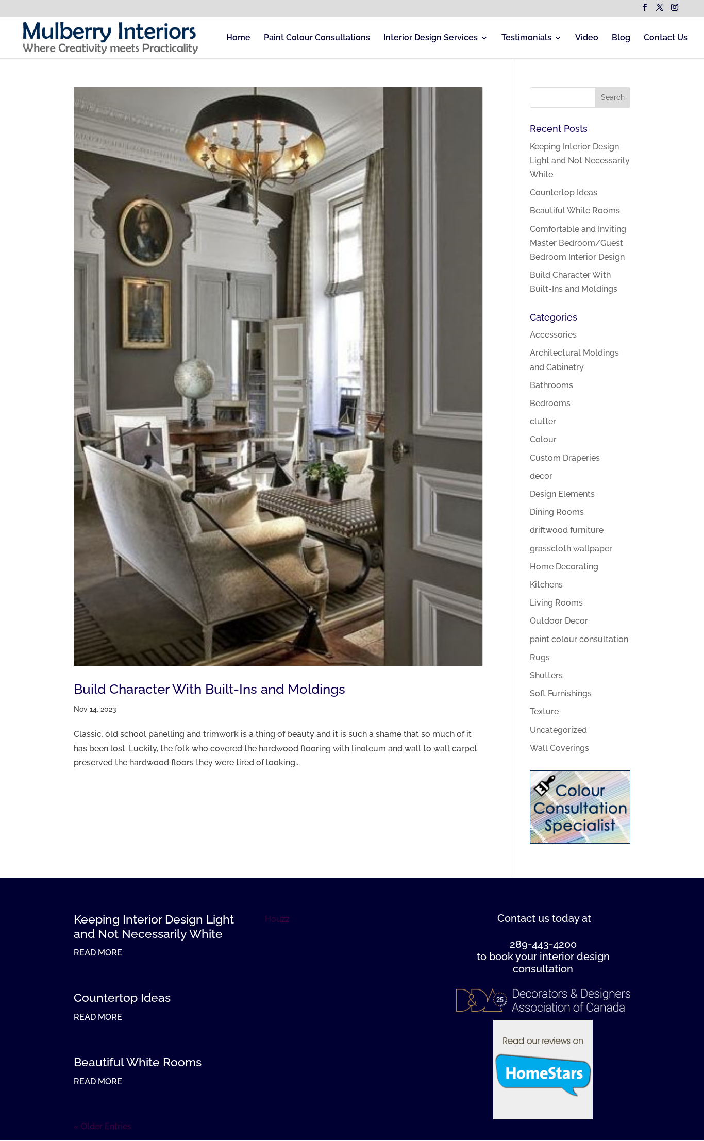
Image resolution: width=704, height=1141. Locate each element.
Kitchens (546, 585)
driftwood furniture (567, 530)
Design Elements (562, 494)
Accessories (553, 335)
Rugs (540, 657)
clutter (543, 421)
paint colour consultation (579, 639)
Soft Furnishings (561, 693)
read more (98, 953)
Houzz (277, 919)
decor (541, 476)
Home (238, 38)
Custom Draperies (565, 458)
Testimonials (526, 38)
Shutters (546, 675)
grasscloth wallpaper (571, 548)
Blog (621, 38)
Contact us (523, 918)
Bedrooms (550, 403)
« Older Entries (102, 1126)
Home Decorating (564, 567)
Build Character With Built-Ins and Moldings (209, 689)
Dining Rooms (557, 512)
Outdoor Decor (559, 621)
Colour (543, 439)
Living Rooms (556, 603)
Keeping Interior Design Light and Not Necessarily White (580, 160)
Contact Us (666, 38)
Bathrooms (551, 385)
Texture (544, 711)
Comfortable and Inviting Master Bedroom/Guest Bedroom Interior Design (578, 243)
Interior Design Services (430, 38)
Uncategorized (558, 730)
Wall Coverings (559, 748)
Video (586, 38)
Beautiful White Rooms (575, 210)
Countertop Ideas (563, 192)
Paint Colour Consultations (317, 38)
